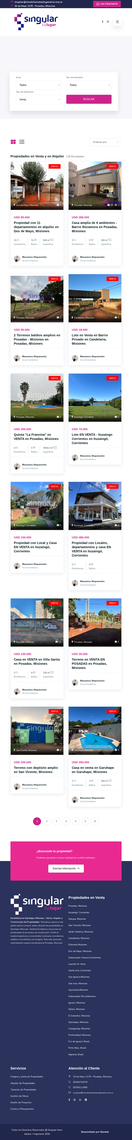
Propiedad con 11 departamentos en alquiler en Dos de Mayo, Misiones (36, 227)
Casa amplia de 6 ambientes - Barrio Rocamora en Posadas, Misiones (95, 227)
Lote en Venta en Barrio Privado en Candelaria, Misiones (90, 339)
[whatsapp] (80, 1099)
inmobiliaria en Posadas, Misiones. (47, 943)
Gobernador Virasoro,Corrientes (84, 957)
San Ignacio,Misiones (79, 976)
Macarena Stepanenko (34, 257)
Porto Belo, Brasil (77, 1047)
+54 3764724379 (108, 3)
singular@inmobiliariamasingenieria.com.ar (38, 2)
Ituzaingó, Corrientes (84, 417)
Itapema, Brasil (76, 1054)
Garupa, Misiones (77, 918)
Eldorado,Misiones (77, 944)
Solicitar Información (64, 868)
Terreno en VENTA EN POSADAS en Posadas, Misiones (89, 664)
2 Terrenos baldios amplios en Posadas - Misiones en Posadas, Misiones (37, 339)
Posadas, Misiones (83, 205)
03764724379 (80, 1082)
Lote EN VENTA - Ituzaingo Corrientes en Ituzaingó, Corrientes (92, 439)
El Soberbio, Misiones (79, 1015)
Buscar (88, 99)
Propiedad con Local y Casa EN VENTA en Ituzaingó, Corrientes (35, 547)
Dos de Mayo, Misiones (27, 205)
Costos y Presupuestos (22, 1108)
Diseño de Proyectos (21, 1102)
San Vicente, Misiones (26, 750)
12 (59, 641)
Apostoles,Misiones (78, 989)
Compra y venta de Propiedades (26, 1076)
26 (111, 205)
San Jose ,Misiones (77, 983)
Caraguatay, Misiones (79, 1028)
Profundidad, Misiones (79, 1035)
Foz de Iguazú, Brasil (79, 1041)
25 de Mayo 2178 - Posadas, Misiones (34, 6)
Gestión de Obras (19, 1096)
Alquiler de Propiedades (22, 1083)
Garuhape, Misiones (83, 750)
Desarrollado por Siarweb (95, 1132)
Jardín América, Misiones (80, 931)
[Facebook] (103, 21)
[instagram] (108, 21)
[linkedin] (86, 1099)
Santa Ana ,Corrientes (79, 970)
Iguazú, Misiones (76, 1002)
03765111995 (80, 1087)
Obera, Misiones (76, 1009)
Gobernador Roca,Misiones (82, 996)
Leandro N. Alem (76, 964)
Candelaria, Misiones (84, 317)
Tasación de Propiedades (23, 1089)
